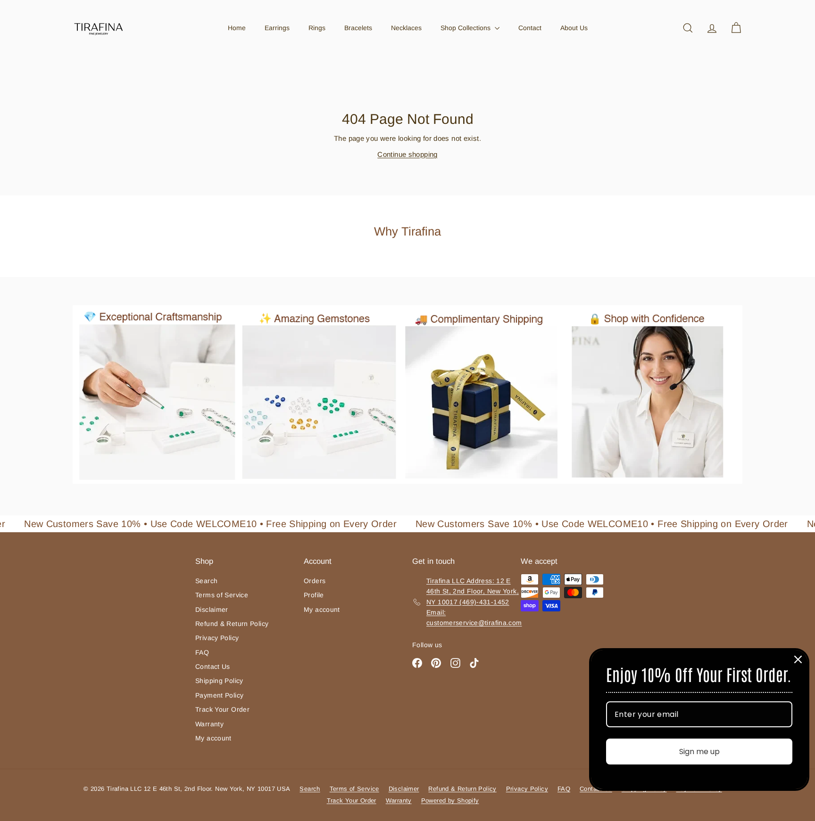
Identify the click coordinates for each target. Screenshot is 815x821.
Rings (316, 28)
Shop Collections (466, 28)
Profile (314, 595)
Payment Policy (219, 695)
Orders (314, 581)
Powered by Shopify (450, 800)
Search (206, 581)
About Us (574, 28)
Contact (529, 28)
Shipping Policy (219, 680)
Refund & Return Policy (231, 623)
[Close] (798, 659)
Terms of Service (221, 595)
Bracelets (358, 28)
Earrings (277, 28)
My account (213, 738)
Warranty (209, 724)
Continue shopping (407, 154)
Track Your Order (222, 709)
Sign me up (699, 751)
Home (237, 28)
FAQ (202, 652)
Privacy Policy (217, 638)
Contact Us (212, 666)
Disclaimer (211, 609)
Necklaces (406, 28)
